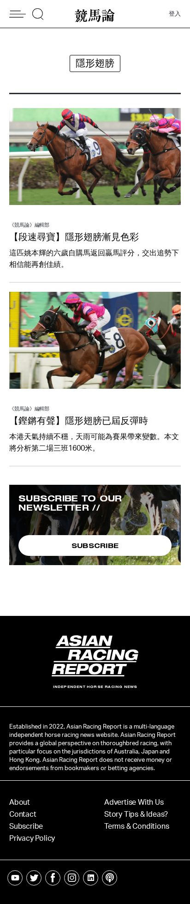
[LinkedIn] (90, 878)
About (19, 802)
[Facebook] (52, 878)
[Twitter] (34, 878)
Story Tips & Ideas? (136, 814)
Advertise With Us (134, 802)
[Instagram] (71, 878)
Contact (22, 814)
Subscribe (26, 826)
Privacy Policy (32, 838)
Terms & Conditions (136, 826)
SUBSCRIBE (95, 545)
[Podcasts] (109, 878)
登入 (175, 14)
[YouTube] (15, 878)
